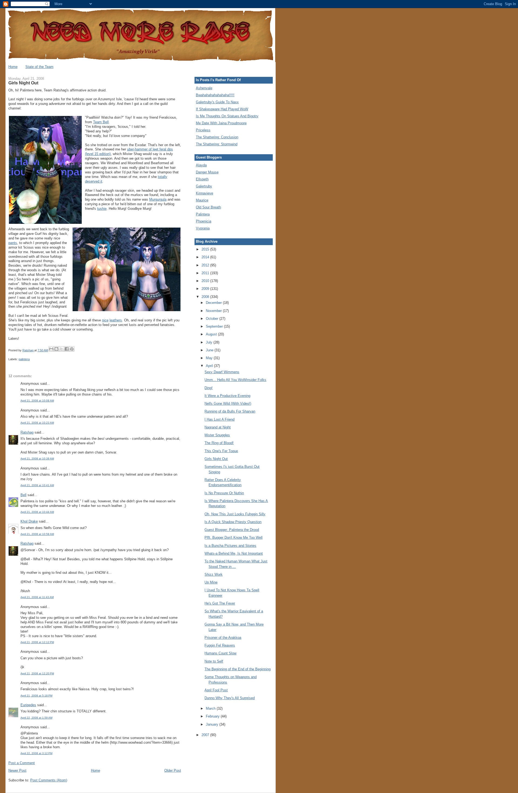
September (215, 326)
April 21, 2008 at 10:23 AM (37, 422)
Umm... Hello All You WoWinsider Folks (235, 380)
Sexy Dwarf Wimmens (222, 372)
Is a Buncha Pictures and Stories (230, 546)
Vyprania (203, 228)
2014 (206, 257)
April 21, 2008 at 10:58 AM (37, 534)
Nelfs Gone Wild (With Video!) (228, 403)
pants (12, 243)
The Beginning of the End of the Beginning (238, 669)
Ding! (209, 388)
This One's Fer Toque (221, 451)
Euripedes (28, 705)
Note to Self (214, 661)
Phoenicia (203, 221)
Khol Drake (29, 521)
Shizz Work (214, 574)
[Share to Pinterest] (71, 349)
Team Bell (101, 122)
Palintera (203, 214)
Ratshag (27, 432)
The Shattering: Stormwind (216, 144)
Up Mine (211, 582)
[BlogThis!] (56, 349)
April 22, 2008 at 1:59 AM (36, 717)
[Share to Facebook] (66, 349)
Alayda (201, 165)
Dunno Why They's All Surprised (230, 698)
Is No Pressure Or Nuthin (224, 493)
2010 (206, 281)
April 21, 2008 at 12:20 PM (37, 673)
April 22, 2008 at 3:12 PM (36, 753)
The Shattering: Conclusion (217, 137)
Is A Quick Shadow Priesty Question (233, 522)
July (209, 342)
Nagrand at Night (218, 427)
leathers (116, 320)
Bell (23, 495)
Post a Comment (21, 763)
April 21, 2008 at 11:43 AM (37, 597)
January (212, 724)
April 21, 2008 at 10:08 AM (37, 400)
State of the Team (39, 67)
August (212, 334)
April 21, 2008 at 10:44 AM (37, 511)
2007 (206, 735)
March (211, 708)
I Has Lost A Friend (219, 419)
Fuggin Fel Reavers (220, 645)
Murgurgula (157, 199)
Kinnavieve (204, 193)
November (214, 311)
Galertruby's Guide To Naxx (217, 102)
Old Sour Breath (208, 207)
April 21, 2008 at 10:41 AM (37, 485)
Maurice (202, 200)
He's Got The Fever (220, 603)
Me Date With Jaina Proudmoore (221, 123)
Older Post (172, 770)
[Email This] (51, 349)
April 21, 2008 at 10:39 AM (37, 458)
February (213, 716)
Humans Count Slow (220, 653)
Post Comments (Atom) (48, 780)
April (210, 366)
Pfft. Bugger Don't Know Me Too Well (234, 537)
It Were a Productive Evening (227, 396)
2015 (206, 249)
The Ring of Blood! (219, 443)
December (214, 303)
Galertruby (204, 186)
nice (105, 320)
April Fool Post (216, 690)
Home (13, 67)
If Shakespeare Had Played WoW (222, 109)
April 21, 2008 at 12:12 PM (37, 642)
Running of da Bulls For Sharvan (230, 411)
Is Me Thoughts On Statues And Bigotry (227, 116)
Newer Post (17, 770)
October (212, 319)
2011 (206, 273)
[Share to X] (61, 349)
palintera (24, 359)
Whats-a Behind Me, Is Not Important (234, 553)
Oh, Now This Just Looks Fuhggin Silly (235, 514)
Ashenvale (204, 88)
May (210, 358)
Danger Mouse (207, 172)
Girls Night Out (216, 459)
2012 (206, 265)
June (210, 350)
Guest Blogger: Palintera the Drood (232, 530)
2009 (206, 289)
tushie (102, 209)
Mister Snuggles (217, 435)
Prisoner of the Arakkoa (223, 638)
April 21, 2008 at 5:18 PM (36, 695)
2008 (206, 297)
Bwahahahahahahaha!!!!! (215, 95)
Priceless (203, 130)
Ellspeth (202, 179)
